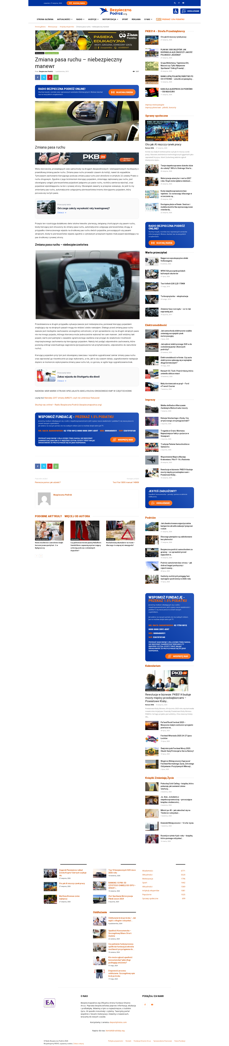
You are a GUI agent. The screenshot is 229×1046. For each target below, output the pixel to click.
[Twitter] (43, 77)
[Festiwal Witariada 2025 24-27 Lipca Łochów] (151, 738)
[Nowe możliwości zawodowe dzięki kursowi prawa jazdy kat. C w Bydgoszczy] (51, 530)
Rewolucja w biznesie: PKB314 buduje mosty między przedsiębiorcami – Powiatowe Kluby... (177, 472)
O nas (147, 19)
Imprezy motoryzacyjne (154, 104)
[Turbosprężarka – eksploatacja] (151, 299)
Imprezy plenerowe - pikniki (155, 690)
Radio (79, 19)
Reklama (136, 19)
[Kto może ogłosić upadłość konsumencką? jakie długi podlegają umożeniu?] (99, 960)
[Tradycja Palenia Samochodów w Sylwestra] (151, 447)
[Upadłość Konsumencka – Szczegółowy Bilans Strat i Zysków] (99, 933)
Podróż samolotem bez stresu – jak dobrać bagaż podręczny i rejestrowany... (176, 565)
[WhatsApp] (56, 77)
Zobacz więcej (78, 1043)
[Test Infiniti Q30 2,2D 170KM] (151, 286)
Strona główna (45, 19)
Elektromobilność (156, 325)
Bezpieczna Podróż (46, 71)
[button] (175, 3)
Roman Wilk (149, 148)
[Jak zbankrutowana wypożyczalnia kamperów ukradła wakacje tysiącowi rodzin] (151, 526)
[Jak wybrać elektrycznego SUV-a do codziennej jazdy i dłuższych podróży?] (151, 347)
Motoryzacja (52, 27)
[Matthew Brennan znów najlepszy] (50, 899)
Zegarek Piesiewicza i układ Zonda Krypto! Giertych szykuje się (72, 872)
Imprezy (150, 399)
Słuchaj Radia (79, 3)
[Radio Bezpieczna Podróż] (115, 11)
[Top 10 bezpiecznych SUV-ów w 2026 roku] (99, 873)
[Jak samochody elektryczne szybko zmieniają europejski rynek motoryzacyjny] (151, 334)
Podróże (150, 517)
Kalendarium (152, 665)
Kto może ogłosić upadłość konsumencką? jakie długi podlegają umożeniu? (120, 960)
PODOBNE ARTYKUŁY (48, 516)
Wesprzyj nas (125, 439)
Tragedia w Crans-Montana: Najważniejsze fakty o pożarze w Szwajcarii (175, 433)
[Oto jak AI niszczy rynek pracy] (151, 40)
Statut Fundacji (179, 1041)
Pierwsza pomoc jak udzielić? (48, 482)
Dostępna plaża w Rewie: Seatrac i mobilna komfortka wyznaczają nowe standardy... (177, 207)
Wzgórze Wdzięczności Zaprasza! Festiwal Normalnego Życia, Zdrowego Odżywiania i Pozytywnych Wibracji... (177, 763)
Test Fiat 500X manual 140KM (126, 482)
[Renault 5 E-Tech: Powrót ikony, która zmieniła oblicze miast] (151, 374)
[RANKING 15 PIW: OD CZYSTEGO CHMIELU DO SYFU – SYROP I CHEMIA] (99, 886)
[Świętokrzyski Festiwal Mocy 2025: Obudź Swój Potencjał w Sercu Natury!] (151, 751)
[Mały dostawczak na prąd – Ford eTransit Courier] (151, 386)
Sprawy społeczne (156, 115)
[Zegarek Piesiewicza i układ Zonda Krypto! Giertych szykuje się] (50, 873)
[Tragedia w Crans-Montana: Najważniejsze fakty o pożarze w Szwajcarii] (151, 434)
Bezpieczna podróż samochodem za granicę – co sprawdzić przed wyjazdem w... (177, 552)
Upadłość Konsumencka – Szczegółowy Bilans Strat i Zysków (120, 933)
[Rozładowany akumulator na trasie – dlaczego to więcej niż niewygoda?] (122, 530)
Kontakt (128, 1041)
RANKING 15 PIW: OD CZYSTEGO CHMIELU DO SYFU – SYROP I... (122, 885)
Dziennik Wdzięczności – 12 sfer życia (177, 823)
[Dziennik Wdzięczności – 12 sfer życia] (151, 826)
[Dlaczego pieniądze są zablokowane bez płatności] (151, 540)
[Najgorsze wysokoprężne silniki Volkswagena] (151, 261)
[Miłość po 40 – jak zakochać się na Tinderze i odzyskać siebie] (151, 813)
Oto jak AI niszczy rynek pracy (173, 37)
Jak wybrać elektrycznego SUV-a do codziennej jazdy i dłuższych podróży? (176, 347)
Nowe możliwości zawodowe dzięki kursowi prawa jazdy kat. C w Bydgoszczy (49, 545)
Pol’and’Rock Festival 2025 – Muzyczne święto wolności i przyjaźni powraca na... (177, 725)
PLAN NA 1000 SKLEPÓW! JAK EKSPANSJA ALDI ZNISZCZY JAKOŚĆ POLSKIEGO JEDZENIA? (176, 52)
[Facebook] (179, 3)
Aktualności (63, 19)
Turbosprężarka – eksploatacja (174, 296)
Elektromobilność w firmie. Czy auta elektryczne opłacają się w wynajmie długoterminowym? (176, 360)
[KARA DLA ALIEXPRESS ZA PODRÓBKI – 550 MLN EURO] (151, 92)
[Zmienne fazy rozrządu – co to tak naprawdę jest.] (151, 312)
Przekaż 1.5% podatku (173, 19)
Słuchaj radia (124, 92)
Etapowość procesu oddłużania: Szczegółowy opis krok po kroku (121, 973)
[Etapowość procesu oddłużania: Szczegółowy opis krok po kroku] (99, 974)
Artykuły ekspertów (67, 27)
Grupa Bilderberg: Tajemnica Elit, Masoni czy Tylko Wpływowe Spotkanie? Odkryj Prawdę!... (175, 65)
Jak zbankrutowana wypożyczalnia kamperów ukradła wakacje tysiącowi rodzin (177, 526)
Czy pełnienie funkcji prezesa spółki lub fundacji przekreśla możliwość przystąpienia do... (121, 946)
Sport (125, 19)
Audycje (92, 19)
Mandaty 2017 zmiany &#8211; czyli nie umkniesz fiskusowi (72, 398)
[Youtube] (183, 3)
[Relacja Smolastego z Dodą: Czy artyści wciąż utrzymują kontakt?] (151, 421)
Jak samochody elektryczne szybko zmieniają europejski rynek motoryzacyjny (176, 333)
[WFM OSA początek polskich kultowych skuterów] (151, 274)
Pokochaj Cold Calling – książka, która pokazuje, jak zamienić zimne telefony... (177, 786)
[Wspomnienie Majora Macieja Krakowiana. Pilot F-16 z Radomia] (151, 460)
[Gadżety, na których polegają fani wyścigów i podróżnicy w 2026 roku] (151, 579)
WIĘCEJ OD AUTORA (77, 516)
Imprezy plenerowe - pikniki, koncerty (160, 107)
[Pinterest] (49, 77)
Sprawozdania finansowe (162, 1041)
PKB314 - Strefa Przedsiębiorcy (165, 31)
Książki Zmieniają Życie (159, 777)
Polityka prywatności (115, 1041)
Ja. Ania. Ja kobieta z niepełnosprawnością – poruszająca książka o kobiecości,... (176, 799)
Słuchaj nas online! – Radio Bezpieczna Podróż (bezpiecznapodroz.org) (68, 404)
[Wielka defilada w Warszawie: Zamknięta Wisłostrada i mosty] (151, 408)
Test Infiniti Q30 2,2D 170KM (173, 284)
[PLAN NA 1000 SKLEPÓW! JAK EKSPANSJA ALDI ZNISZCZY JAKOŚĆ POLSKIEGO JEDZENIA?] (151, 52)
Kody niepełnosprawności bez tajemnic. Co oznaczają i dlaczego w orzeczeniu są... (176, 193)
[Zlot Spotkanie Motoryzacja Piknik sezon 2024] (99, 899)
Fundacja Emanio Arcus (142, 1041)
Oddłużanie (163, 503)
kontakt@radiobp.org (115, 1030)
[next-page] (41, 556)
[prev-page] (36, 556)
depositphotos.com (118, 1022)
